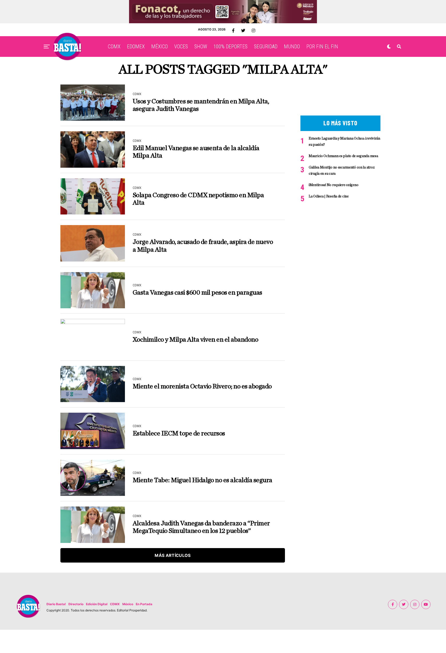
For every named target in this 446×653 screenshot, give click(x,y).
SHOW (200, 46)
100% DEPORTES (230, 46)
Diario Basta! (56, 604)
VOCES (181, 46)
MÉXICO (159, 46)
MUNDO (292, 46)
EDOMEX (136, 46)
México (127, 604)
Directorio (75, 604)
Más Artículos (172, 555)
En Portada (144, 604)
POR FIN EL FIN (322, 46)
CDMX (114, 46)
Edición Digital (96, 604)
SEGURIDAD (265, 46)
